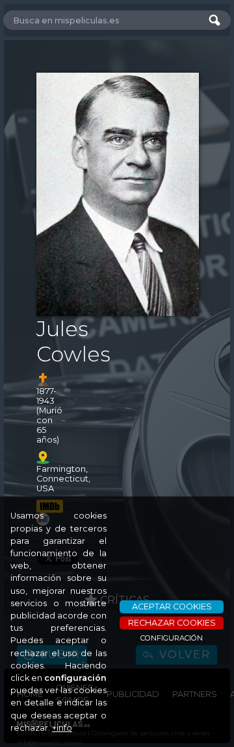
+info (62, 728)
